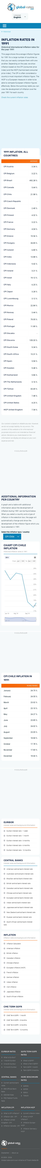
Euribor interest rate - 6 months (18, 845)
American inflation (13, 948)
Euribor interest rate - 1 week (17, 831)
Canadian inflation (13, 958)
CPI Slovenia (9, 340)
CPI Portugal (9, 326)
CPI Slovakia (9, 333)
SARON (25, 1086)
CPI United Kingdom (12, 396)
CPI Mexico (8, 305)
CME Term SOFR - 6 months (17, 1025)
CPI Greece (8, 236)
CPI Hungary (9, 243)
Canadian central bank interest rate (20, 888)
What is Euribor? (10, 1057)
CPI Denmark (9, 208)
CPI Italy (7, 285)
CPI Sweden (9, 368)
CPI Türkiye (9, 389)
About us (15, 1153)
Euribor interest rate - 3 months (18, 841)
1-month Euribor (10, 1061)
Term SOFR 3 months (31, 1070)
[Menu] (4, 25)
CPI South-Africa (11, 354)
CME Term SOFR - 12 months (17, 1030)
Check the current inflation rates (14, 97)
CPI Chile (8, 194)
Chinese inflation (13, 963)
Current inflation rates (31, 1113)
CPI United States (11, 403)
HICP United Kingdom (13, 410)
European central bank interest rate (20, 898)
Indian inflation (12, 982)
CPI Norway (9, 312)
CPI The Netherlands (13, 382)
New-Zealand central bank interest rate (21, 912)
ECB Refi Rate (9, 1095)
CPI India (8, 257)
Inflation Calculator (14, 944)
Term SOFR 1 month (30, 1067)
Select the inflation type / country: (15, 532)
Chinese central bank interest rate (19, 893)
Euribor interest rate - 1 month (18, 836)
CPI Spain (8, 361)
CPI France (8, 222)
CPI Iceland (9, 250)
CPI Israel (8, 278)
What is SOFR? (28, 1061)
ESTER (25, 1089)
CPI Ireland (8, 271)
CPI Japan (8, 291)
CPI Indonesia (10, 264)
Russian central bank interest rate (19, 917)
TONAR (25, 1096)
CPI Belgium (9, 173)
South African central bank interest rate (18, 923)
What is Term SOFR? (30, 1064)
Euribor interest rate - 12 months (19, 850)
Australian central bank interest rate (20, 874)
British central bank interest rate (18, 883)
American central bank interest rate (20, 869)
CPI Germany (9, 229)
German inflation (13, 977)
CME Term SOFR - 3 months (17, 1020)
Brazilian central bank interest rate (19, 879)
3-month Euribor (10, 1064)
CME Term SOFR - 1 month (16, 1015)
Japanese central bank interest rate (20, 907)
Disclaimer (5, 1153)
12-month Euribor (10, 1067)
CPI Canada (9, 187)
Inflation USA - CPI (10, 1117)
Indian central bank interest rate (18, 903)
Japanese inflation (13, 992)
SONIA (25, 1092)
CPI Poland (8, 319)
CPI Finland (9, 215)
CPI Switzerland (11, 375)
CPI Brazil (8, 180)
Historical (6, 32)
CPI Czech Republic (12, 201)
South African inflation (15, 997)
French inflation (12, 973)
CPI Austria (9, 166)
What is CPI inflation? (11, 1113)
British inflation (12, 953)
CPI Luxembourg (11, 298)
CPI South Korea (11, 347)
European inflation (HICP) (16, 968)
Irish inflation (11, 987)
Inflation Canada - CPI (12, 1126)
